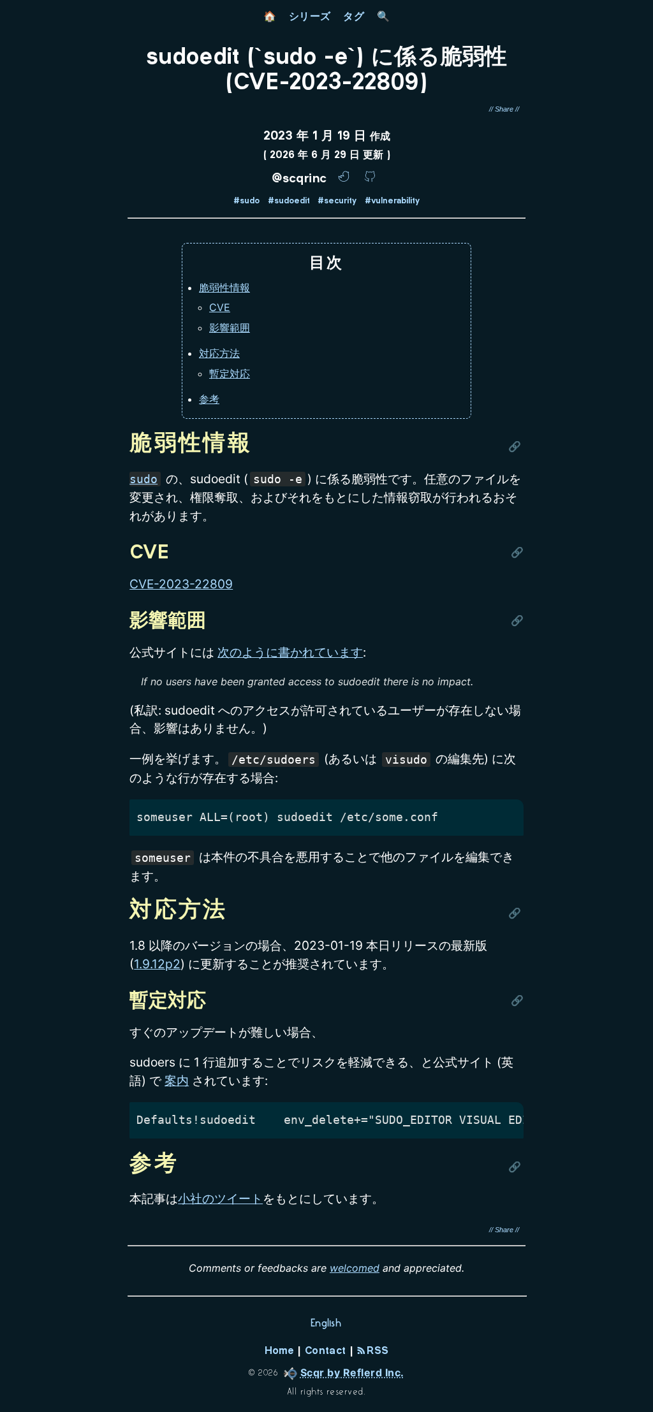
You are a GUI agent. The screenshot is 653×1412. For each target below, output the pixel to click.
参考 (209, 399)
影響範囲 (229, 327)
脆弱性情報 (224, 287)
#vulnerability (392, 201)
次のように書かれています (290, 652)
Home (279, 1351)
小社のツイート (220, 1198)
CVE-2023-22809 (181, 584)
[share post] (504, 109)
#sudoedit (289, 201)
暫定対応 (229, 373)
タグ (353, 16)
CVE (219, 307)
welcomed (354, 1268)
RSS (375, 1351)
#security (337, 201)
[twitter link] (346, 180)
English (326, 1322)
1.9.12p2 (157, 964)
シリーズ (309, 16)
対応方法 (219, 353)
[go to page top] (637, 1377)
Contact (325, 1351)
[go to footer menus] (637, 1403)
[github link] (370, 180)
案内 (177, 1080)
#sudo (246, 201)
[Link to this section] (515, 445)
